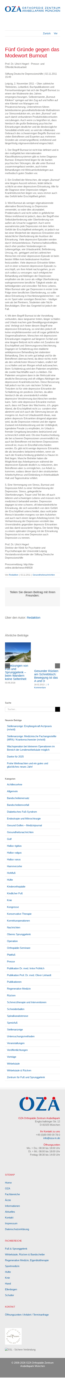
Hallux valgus (14, 852)
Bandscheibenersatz (18, 798)
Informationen (12, 1205)
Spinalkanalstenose (17, 1015)
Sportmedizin (12, 1266)
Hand (8, 1283)
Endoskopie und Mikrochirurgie (24, 818)
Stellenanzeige (15, 1029)
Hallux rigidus (14, 845)
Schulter (9, 1295)
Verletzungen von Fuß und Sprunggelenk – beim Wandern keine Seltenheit (16, 672)
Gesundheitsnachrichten (44, 575)
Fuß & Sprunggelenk (16, 1248)
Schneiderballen (15, 1009)
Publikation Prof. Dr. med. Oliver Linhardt (29, 975)
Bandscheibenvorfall (18, 804)
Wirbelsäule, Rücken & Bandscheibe (25, 1254)
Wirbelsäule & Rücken (19, 1070)
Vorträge (11, 1056)
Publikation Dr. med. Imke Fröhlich (25, 968)
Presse (11, 961)
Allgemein (12, 791)
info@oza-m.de (51, 1138)
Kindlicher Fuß (15, 893)
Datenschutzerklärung (17, 1229)
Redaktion (13, 575)
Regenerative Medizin (19, 988)
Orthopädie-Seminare (18, 947)
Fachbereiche (12, 1194)
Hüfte (10, 879)
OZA (7, 1188)
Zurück (47, 33)
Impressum (11, 1223)
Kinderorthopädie (16, 886)
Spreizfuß (12, 1022)
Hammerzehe (14, 866)
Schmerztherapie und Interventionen (26, 1002)
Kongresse (13, 907)
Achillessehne (14, 784)
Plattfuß (11, 954)
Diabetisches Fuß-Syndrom (22, 811)
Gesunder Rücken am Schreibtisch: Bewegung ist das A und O (46, 676)
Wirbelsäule (13, 1063)
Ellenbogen (11, 1289)
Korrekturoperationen (18, 920)
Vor (56, 33)
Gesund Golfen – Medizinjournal (24, 825)
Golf (9, 839)
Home (8, 1182)
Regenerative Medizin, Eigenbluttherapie (27, 1260)
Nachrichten (13, 927)
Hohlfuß (11, 872)
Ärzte (8, 1200)
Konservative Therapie (19, 913)
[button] (7, 665)
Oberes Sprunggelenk (19, 934)
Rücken (11, 995)
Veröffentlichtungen (17, 1050)
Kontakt (9, 1217)
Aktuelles (10, 1211)
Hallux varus (14, 859)
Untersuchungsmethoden (20, 1036)
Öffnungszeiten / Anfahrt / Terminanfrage (27, 1314)
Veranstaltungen (15, 1043)
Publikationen (14, 981)
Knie (9, 900)
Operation (12, 941)
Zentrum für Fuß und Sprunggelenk (26, 1077)
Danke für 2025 (15, 756)
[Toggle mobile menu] (58, 16)
